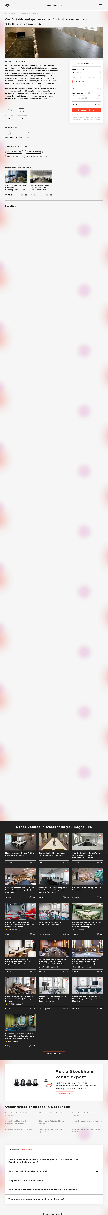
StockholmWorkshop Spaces (53, 1113)
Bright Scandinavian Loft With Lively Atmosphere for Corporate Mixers (40, 188)
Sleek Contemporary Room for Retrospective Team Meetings (15, 188)
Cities (15, 14)
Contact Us (64, 1094)
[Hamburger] (101, 5)
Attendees (77, 86)
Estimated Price (80, 93)
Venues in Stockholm (29, 14)
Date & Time (78, 69)
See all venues (54, 1053)
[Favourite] (32, 836)
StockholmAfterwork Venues (87, 1121)
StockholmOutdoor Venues (18, 1129)
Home (7, 14)
